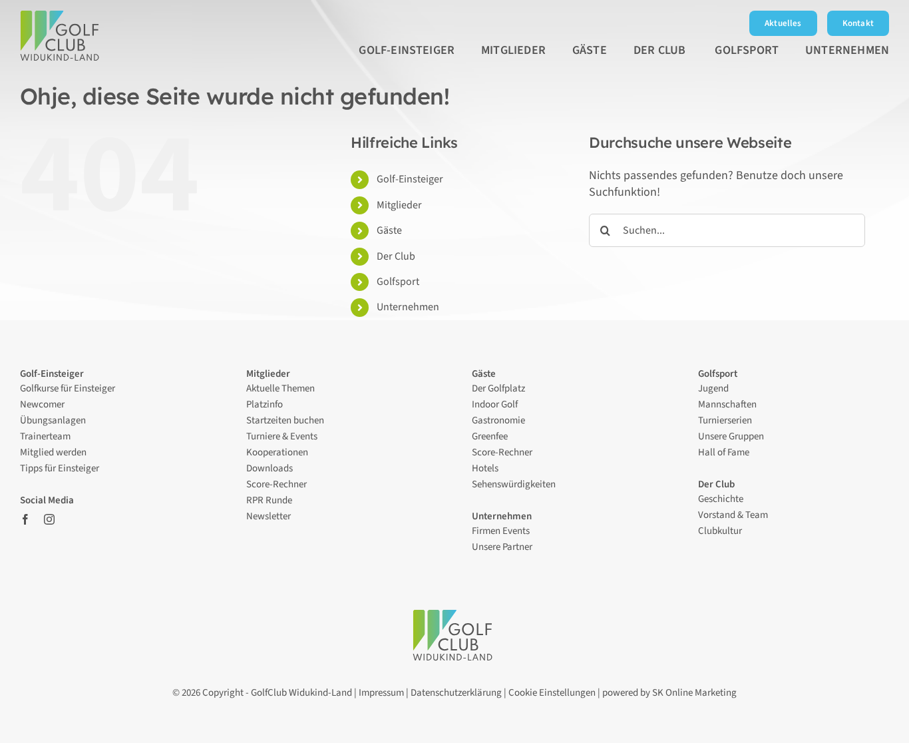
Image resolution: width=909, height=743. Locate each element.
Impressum (381, 693)
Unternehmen (408, 307)
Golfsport (398, 281)
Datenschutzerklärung (456, 693)
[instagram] (49, 519)
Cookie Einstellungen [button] (552, 693)
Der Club (397, 256)
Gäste (389, 230)
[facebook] (25, 519)
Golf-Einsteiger (410, 179)
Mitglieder (399, 205)
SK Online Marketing (694, 693)
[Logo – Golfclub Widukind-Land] (61, 16)
